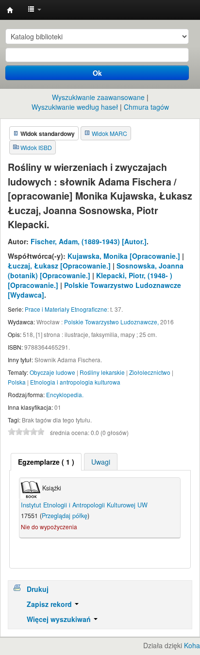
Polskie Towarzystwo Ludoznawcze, (111, 322)
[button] (34, 9)
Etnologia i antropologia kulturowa (75, 382)
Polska (17, 382)
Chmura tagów (146, 107)
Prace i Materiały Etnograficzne (66, 309)
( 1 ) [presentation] (46, 462)
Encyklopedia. (64, 394)
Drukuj (38, 589)
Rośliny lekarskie (102, 372)
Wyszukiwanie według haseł (75, 107)
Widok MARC (109, 133)
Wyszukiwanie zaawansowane (98, 97)
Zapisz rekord (50, 604)
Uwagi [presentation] (100, 462)
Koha (192, 645)
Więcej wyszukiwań (60, 619)
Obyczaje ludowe (52, 372)
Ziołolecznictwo (149, 372)
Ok (97, 73)
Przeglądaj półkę (64, 515)
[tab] (46, 461)
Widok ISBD (36, 147)
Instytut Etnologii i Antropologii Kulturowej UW (10, 10)
